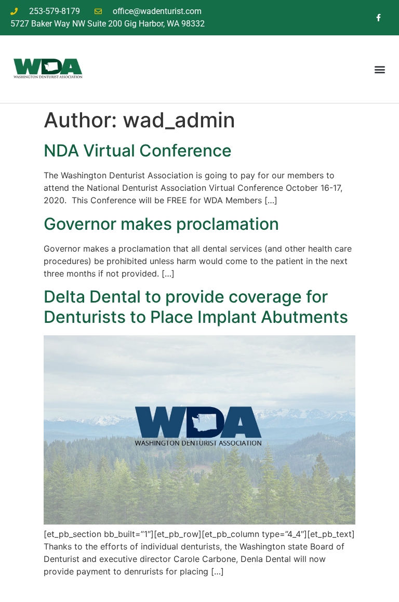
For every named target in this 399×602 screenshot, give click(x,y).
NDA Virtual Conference (138, 150)
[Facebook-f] (378, 17)
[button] (380, 68)
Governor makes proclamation (161, 224)
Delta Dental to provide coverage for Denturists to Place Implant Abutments (196, 306)
